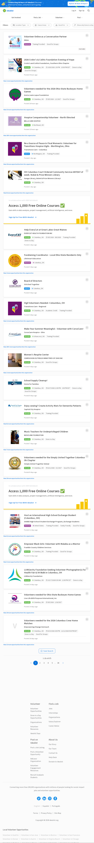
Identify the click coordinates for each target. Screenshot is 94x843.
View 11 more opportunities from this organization (18, 321)
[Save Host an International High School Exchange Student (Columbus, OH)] (87, 514)
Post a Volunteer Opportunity (37, 753)
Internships (53, 713)
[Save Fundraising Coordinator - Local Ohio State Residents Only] (87, 254)
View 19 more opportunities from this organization (18, 164)
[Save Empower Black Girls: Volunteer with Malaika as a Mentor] (87, 543)
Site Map (57, 813)
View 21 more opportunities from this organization (18, 645)
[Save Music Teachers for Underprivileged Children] (87, 430)
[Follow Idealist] (39, 798)
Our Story (52, 744)
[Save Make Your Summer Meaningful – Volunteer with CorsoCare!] (87, 327)
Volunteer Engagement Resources (35, 768)
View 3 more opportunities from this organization (18, 562)
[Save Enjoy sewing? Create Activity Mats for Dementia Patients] (87, 404)
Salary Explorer (55, 721)
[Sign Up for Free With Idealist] (47, 209)
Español (46, 806)
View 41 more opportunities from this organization (18, 536)
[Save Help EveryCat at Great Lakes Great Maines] (87, 228)
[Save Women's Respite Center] (87, 353)
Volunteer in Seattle (11, 835)
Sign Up (81, 10)
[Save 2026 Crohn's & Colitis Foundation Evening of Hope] (87, 58)
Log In (74, 10)
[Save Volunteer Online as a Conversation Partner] (87, 35)
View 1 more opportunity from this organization (17, 81)
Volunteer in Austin (28, 839)
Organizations (36, 722)
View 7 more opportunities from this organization (18, 450)
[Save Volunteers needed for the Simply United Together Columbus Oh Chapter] (87, 456)
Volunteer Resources (34, 727)
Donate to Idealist (56, 761)
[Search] (88, 10)
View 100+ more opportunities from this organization (19, 136)
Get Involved (16, 17)
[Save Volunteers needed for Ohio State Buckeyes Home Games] (87, 593)
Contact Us (53, 753)
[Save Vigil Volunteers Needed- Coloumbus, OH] (87, 302)
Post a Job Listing (37, 747)
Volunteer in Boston (49, 835)
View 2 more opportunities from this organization (18, 273)
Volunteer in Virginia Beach (49, 839)
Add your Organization (35, 759)
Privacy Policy (46, 813)
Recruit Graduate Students (37, 776)
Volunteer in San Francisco (69, 835)
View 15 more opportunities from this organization (18, 110)
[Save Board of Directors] (87, 279)
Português (56, 806)
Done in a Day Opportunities (36, 716)
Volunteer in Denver (10, 839)
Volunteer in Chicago (71, 839)
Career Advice (54, 726)
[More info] (87, 35)
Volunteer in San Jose (29, 835)
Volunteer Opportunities (36, 709)
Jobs (50, 708)
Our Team (52, 748)
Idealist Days (35, 733)
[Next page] (63, 663)
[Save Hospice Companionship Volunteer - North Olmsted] (87, 116)
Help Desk (53, 757)
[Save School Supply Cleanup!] (87, 379)
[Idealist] (8, 10)
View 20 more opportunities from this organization (18, 478)
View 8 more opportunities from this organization (18, 193)
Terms (35, 813)
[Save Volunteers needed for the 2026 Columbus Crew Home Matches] (87, 619)
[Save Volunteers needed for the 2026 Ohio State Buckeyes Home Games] (87, 87)
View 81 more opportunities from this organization (18, 424)
